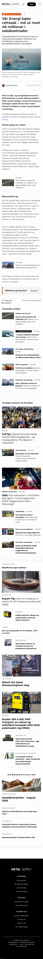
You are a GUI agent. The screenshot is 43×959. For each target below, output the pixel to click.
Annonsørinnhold (22, 905)
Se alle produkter (22, 891)
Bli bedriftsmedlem (21, 884)
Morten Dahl (12, 85)
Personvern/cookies (21, 902)
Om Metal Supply (21, 927)
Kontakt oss (21, 919)
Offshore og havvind (12, 14)
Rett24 (5, 119)
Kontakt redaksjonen (21, 916)
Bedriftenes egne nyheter (14, 568)
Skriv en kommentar (32, 300)
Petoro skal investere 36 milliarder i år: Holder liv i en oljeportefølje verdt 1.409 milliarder (26, 184)
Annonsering (21, 888)
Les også (19, 177)
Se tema (34, 290)
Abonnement (21, 880)
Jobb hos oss (21, 923)
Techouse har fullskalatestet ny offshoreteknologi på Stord (28, 266)
